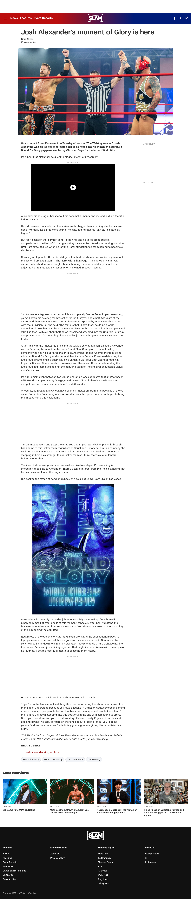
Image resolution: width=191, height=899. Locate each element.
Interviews (8, 866)
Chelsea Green (105, 862)
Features (26, 18)
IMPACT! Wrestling (53, 759)
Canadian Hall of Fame (14, 871)
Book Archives (10, 879)
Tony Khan (103, 879)
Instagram (150, 862)
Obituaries (8, 875)
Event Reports (43, 18)
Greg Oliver (27, 39)
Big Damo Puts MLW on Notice (19, 810)
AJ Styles (102, 871)
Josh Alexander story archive (42, 752)
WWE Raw (103, 853)
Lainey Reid (103, 883)
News (14, 18)
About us (54, 853)
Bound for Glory (31, 759)
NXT (100, 866)
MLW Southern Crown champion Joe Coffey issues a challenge (69, 811)
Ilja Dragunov (104, 858)
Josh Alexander (75, 759)
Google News (152, 853)
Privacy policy (57, 858)
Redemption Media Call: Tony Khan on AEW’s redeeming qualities (117, 811)
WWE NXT (103, 875)
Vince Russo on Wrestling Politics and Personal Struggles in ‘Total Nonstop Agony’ (164, 813)
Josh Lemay (94, 759)
